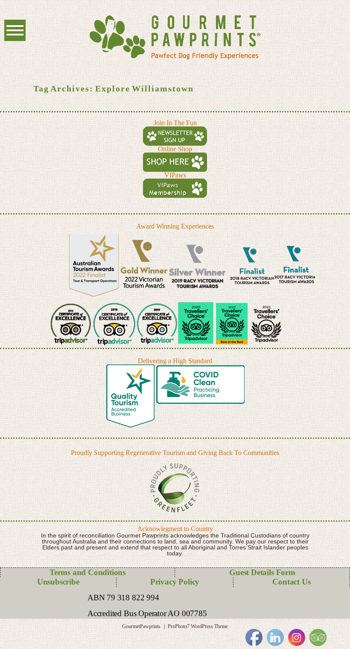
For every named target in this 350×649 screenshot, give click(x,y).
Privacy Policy (174, 581)
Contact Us (291, 581)
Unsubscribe (58, 581)
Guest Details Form (262, 572)
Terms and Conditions (87, 572)
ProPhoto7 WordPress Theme (198, 626)
